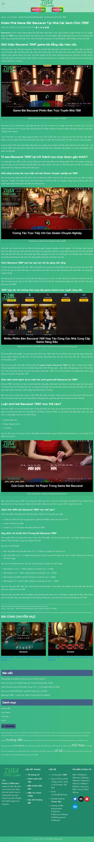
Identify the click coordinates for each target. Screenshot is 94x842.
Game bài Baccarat (61, 735)
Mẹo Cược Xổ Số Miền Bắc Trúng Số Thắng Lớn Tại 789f (24, 691)
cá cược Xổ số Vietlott (49, 735)
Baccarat (8, 606)
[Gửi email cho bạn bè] (43, 27)
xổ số (59, 750)
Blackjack (9, 733)
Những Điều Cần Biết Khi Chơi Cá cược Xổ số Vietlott (23, 679)
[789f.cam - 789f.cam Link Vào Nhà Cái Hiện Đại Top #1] (47, 3)
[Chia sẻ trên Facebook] (39, 27)
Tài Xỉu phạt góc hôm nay (10, 751)
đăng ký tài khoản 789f (31, 755)
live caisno (44, 606)
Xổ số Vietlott (5, 755)
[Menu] (3, 3)
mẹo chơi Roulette (30, 746)
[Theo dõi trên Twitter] (75, 799)
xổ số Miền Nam (76, 751)
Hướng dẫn (5, 708)
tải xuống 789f (41, 751)
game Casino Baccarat (21, 606)
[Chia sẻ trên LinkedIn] (48, 27)
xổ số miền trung (86, 751)
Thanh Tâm (30, 27)
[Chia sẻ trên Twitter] (41, 27)
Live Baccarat (35, 606)
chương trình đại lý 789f (82, 733)
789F (11, 35)
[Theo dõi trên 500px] (75, 806)
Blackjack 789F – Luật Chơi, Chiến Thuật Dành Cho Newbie (25, 695)
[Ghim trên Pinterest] (46, 27)
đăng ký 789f (20, 755)
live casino (19, 745)
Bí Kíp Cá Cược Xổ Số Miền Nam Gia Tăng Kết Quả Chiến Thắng (27, 683)
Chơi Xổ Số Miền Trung (57, 733)
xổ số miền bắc (67, 751)
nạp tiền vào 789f (61, 746)
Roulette (68, 746)
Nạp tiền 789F (51, 746)
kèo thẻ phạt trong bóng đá (62, 740)
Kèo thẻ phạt (37, 740)
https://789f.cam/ (10, 783)
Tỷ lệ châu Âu (50, 751)
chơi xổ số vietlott (70, 733)
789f (64, 775)
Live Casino (12, 17)
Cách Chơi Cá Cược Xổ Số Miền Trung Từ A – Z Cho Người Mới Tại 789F (30, 687)
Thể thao (5, 716)
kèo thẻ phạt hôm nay (48, 740)
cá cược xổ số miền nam (21, 735)
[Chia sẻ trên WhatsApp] (36, 27)
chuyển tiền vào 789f (19, 733)
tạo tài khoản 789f (23, 751)
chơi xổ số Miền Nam (44, 733)
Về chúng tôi (33, 775)
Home (3, 17)
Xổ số (3, 720)
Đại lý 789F (12, 755)
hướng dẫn (14, 740)
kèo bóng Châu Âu (28, 740)
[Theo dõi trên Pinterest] (87, 799)
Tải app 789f (33, 751)
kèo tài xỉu (74, 740)
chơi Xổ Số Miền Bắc (32, 733)
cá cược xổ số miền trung (35, 735)
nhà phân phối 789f (41, 746)
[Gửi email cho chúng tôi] (81, 799)
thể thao (78, 745)
